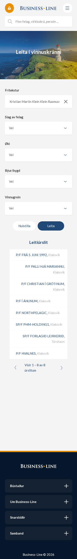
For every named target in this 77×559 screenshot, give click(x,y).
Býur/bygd (12, 170)
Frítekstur (12, 90)
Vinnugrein (13, 197)
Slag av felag (14, 117)
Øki (7, 144)
